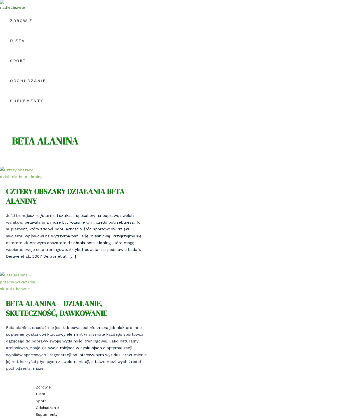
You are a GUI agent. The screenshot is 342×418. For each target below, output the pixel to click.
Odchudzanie (28, 80)
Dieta (17, 40)
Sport (18, 60)
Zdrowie (21, 20)
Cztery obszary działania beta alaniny (65, 196)
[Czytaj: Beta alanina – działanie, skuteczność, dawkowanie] (23, 288)
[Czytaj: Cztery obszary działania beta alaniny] (23, 176)
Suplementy (26, 100)
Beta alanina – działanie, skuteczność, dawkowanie (56, 308)
